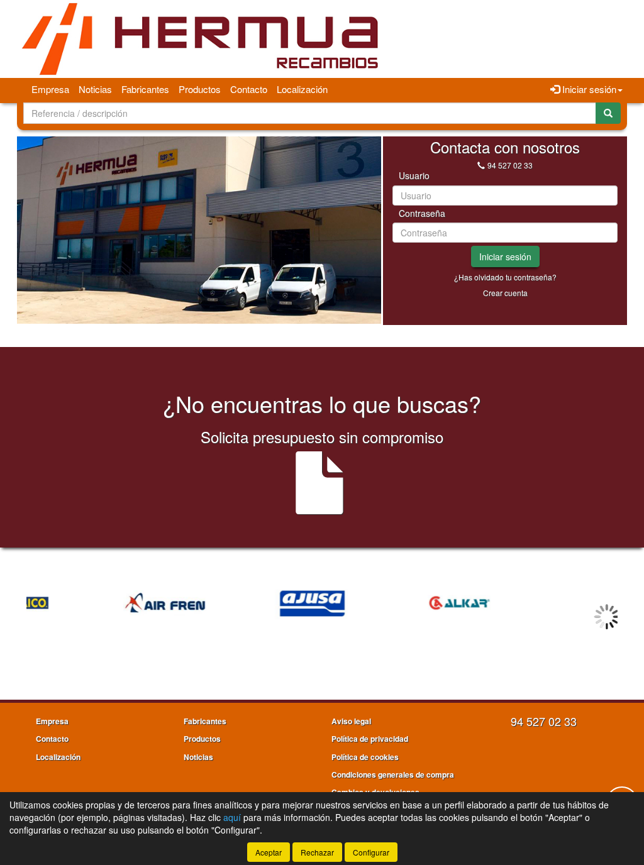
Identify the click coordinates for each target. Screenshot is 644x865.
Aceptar (268, 852)
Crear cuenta (505, 292)
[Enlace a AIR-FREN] (102, 602)
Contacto (248, 89)
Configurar (371, 852)
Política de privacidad (369, 738)
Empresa (50, 89)
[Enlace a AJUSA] (250, 602)
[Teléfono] (481, 165)
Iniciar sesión (505, 256)
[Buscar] (608, 113)
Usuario (414, 175)
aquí (232, 817)
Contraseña (422, 213)
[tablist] (199, 230)
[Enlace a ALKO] (545, 602)
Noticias (95, 89)
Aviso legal (351, 721)
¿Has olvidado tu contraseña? (505, 277)
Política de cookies (365, 757)
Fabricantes (145, 89)
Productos (200, 89)
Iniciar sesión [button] (588, 89)
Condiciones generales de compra (392, 774)
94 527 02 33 (510, 165)
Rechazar (317, 852)
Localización (302, 89)
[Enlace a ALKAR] (398, 602)
